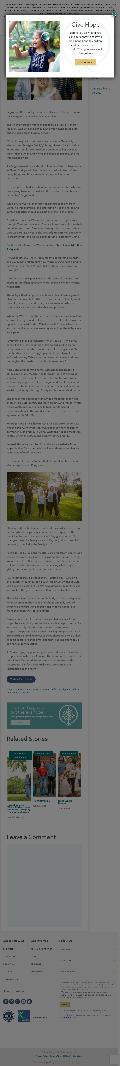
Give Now (84, 62)
